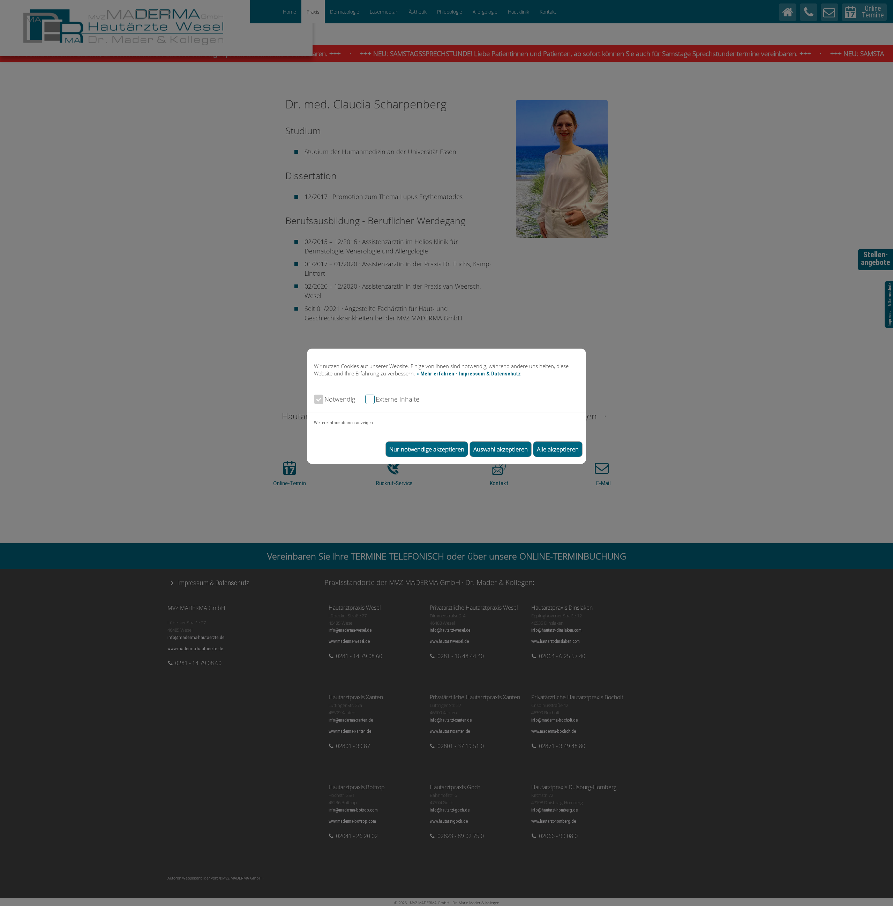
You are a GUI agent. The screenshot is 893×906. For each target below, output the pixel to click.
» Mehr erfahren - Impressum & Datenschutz (469, 374)
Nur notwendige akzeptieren (426, 449)
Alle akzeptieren (558, 449)
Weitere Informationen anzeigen (343, 422)
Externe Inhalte (397, 399)
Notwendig (339, 399)
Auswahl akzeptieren (500, 449)
